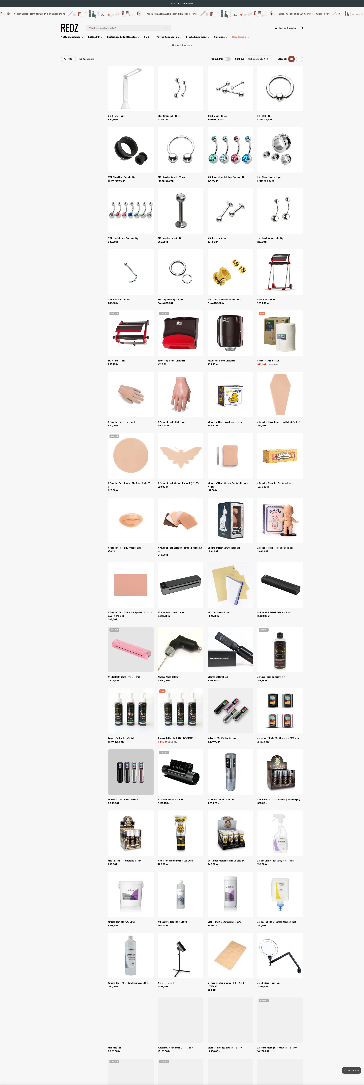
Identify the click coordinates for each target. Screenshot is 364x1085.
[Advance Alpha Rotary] (180, 649)
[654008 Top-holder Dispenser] (180, 333)
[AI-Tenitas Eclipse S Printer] (180, 772)
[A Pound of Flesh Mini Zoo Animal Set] (280, 456)
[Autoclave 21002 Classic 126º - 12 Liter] (180, 1020)
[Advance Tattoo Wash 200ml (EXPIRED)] (180, 710)
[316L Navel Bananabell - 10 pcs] (280, 211)
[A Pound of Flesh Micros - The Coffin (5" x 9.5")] (280, 394)
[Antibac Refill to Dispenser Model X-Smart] (280, 894)
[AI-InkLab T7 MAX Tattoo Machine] (131, 772)
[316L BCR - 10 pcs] (280, 88)
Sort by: (239, 58)
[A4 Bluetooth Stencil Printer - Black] (280, 585)
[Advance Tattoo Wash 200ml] (131, 710)
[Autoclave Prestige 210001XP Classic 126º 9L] (280, 1020)
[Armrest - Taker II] (180, 955)
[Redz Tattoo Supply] (74, 14)
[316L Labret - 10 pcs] (230, 211)
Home (175, 45)
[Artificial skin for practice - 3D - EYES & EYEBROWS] (230, 955)
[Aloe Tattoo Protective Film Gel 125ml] (180, 833)
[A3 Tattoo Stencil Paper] (230, 585)
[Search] (167, 28)
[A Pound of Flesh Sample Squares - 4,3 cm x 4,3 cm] (180, 520)
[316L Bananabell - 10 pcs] (180, 88)
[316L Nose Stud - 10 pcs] (131, 272)
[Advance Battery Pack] (230, 649)
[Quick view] (149, 72)
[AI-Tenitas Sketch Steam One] (230, 772)
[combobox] (128, 28)
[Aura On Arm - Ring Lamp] (280, 955)
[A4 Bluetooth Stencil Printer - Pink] (131, 649)
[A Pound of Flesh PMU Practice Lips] (131, 520)
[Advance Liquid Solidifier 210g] (280, 649)
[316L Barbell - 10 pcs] (230, 88)
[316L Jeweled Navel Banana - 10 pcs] (131, 211)
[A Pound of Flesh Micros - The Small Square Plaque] (230, 456)
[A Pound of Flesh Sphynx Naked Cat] (230, 520)
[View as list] (299, 59)
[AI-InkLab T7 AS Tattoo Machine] (230, 710)
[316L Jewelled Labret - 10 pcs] (180, 211)
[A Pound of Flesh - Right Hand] (180, 394)
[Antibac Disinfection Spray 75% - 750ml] (280, 833)
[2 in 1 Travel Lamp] (131, 88)
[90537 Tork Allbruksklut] (280, 333)
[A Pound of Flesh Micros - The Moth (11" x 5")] (180, 456)
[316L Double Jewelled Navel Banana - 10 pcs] (230, 149)
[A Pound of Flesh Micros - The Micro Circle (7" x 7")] (131, 456)
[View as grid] (291, 59)
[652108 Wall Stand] (131, 333)
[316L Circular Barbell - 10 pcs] (180, 149)
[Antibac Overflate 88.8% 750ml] (180, 894)
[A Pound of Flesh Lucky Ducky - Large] (230, 394)
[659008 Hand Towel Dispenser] (230, 333)
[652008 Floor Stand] (280, 272)
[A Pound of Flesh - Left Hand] (131, 394)
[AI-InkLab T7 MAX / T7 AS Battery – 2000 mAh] (280, 710)
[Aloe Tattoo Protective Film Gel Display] (230, 833)
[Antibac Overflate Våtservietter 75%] (230, 894)
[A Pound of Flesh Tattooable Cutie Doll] (280, 520)
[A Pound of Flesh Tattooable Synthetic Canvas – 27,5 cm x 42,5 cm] (131, 585)
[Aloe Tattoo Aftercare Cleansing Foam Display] (280, 772)
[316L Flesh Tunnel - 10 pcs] (280, 149)
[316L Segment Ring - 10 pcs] (180, 272)
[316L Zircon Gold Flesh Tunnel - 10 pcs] (230, 272)
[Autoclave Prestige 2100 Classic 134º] (230, 1020)
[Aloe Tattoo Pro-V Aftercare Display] (131, 833)
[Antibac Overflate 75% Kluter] (131, 894)
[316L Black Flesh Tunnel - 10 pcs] (131, 149)
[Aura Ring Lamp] (131, 1020)
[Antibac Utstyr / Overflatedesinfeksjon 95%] (131, 955)
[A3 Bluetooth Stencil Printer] (180, 585)
